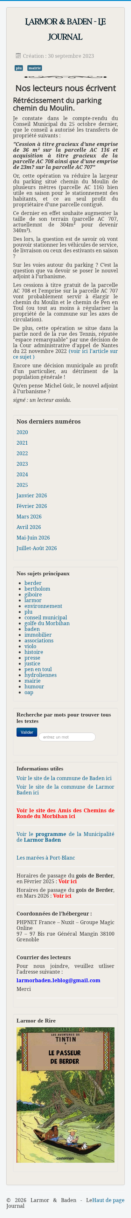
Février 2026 (32, 506)
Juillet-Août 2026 (37, 548)
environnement (43, 605)
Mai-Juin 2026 (33, 537)
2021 (22, 443)
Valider (27, 732)
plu (19, 67)
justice (32, 663)
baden (32, 628)
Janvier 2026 (32, 495)
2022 (22, 453)
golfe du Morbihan (47, 623)
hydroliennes (40, 674)
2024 (22, 474)
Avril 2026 (29, 527)
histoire (33, 651)
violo (30, 646)
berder (33, 582)
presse (32, 657)
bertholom (37, 588)
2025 (22, 485)
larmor (33, 600)
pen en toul (38, 669)
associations (38, 640)
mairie (35, 67)
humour (34, 686)
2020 (22, 432)
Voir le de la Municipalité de (65, 837)
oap (28, 692)
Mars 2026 (29, 516)
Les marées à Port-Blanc (46, 857)
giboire (33, 594)
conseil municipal (45, 617)
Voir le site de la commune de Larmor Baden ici (65, 789)
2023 (22, 464)
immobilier (38, 634)
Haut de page (108, 1200)
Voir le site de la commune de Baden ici (64, 778)
